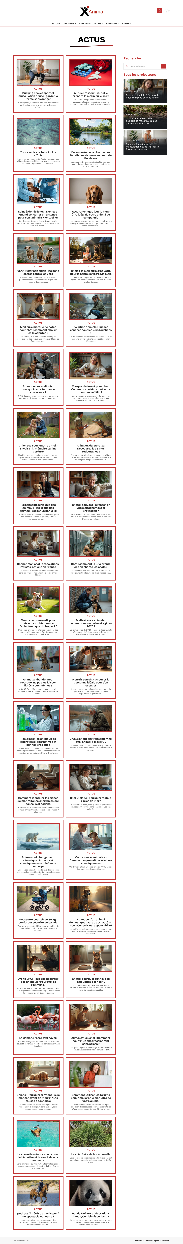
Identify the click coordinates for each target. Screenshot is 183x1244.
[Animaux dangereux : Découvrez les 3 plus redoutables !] (91, 425)
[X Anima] (91, 10)
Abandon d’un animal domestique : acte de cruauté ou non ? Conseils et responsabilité (90, 922)
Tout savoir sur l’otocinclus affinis (38, 154)
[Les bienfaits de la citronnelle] (91, 1134)
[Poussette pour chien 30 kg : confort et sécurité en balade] (38, 899)
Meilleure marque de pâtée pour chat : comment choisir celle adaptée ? (38, 330)
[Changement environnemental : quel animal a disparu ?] (91, 718)
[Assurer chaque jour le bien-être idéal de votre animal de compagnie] (91, 191)
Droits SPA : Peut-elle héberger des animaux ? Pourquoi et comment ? (38, 981)
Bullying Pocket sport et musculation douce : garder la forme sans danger (38, 96)
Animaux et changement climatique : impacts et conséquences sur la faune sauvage (38, 862)
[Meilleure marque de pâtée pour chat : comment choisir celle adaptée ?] (38, 306)
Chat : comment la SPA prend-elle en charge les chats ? (91, 565)
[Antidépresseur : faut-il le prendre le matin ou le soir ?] (91, 72)
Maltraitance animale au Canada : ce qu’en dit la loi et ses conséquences (91, 860)
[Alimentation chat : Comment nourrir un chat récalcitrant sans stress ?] (91, 1017)
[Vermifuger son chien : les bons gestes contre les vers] (38, 250)
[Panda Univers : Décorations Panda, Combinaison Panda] (91, 1193)
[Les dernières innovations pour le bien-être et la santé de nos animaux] (38, 1134)
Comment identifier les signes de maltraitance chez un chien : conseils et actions (38, 801)
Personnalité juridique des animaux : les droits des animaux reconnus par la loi (38, 507)
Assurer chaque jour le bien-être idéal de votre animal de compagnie (91, 214)
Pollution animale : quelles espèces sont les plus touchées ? (91, 330)
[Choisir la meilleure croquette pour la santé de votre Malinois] (91, 250)
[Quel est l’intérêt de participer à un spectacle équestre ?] (38, 1193)
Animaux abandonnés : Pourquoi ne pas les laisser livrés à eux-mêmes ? (38, 682)
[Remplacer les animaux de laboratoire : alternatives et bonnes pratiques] (38, 718)
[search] (159, 10)
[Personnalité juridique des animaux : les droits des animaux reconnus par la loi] (38, 484)
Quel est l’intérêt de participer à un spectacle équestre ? (38, 1215)
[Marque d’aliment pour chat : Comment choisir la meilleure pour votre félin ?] (91, 366)
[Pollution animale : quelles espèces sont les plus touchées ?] (91, 306)
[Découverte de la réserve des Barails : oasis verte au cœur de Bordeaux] (91, 132)
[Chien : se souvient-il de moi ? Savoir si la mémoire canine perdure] (38, 425)
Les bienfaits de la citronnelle (90, 1154)
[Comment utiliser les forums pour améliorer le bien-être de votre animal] (91, 1074)
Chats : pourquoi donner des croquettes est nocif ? (91, 980)
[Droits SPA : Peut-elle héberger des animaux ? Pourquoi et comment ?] (38, 958)
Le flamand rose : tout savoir (38, 1038)
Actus (91, 40)
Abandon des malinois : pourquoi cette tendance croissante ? (38, 389)
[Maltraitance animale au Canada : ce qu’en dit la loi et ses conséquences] (91, 837)
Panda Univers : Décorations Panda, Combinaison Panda (91, 1215)
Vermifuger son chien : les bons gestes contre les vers (38, 272)
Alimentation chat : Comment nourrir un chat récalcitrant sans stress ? (90, 1041)
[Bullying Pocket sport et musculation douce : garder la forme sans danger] (38, 72)
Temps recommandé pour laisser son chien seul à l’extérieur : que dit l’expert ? (38, 623)
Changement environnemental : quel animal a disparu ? (91, 740)
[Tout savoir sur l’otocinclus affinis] (38, 132)
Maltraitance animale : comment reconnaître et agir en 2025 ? (91, 623)
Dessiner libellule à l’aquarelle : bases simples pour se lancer (143, 96)
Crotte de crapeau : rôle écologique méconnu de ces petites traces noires (141, 121)
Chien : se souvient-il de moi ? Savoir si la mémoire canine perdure (38, 448)
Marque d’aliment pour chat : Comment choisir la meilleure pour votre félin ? (90, 389)
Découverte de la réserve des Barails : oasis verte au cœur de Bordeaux (91, 155)
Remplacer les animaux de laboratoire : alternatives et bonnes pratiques (38, 741)
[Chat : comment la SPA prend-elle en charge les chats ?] (91, 543)
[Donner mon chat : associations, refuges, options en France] (38, 543)
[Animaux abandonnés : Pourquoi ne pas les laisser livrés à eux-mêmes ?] (38, 659)
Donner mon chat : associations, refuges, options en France (38, 565)
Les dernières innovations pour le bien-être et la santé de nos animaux (38, 1157)
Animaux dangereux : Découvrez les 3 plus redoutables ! (91, 448)
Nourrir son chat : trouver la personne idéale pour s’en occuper (90, 682)
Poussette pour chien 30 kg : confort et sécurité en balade (38, 921)
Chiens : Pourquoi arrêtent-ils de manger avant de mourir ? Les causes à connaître (38, 1098)
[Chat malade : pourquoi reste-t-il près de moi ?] (91, 777)
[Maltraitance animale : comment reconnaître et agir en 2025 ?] (91, 600)
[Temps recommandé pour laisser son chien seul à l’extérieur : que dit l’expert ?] (38, 600)
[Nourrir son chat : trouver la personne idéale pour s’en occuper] (91, 659)
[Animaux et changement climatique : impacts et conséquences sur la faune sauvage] (38, 837)
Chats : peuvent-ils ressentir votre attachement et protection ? (91, 507)
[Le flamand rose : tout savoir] (38, 1017)
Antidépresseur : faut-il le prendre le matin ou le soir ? (90, 94)
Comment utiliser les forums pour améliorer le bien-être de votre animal (91, 1098)
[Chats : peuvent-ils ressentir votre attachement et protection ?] (91, 484)
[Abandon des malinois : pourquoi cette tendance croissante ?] (38, 366)
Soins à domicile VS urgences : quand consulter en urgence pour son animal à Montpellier (38, 214)
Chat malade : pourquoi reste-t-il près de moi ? (91, 799)
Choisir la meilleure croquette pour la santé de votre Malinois (91, 272)
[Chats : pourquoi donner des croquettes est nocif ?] (91, 958)
